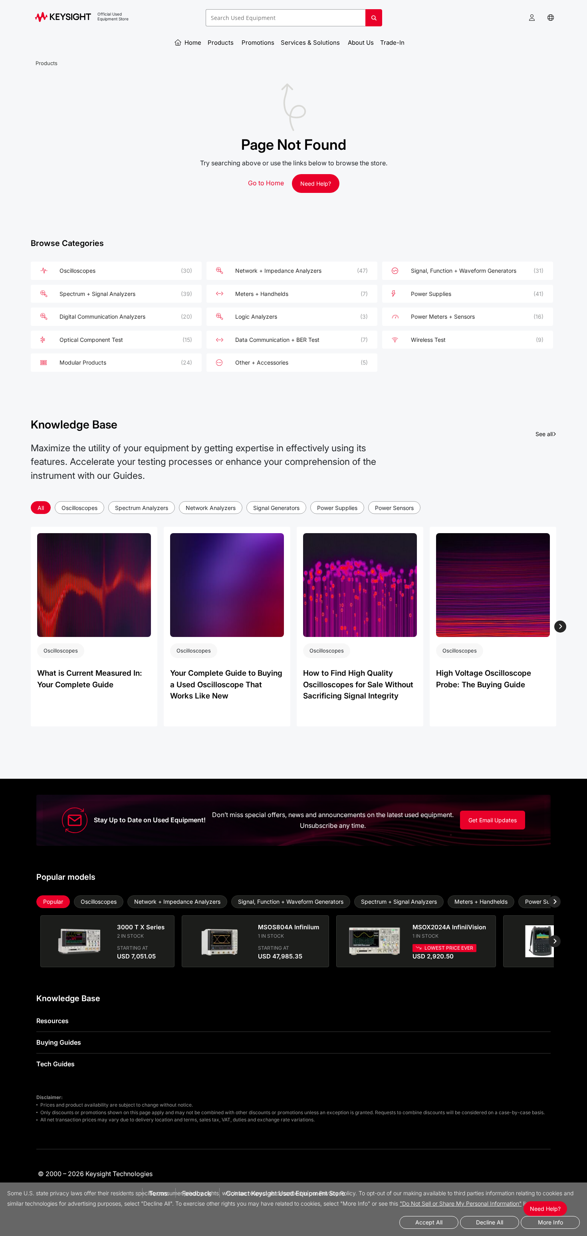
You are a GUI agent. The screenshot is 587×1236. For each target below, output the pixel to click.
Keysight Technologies (119, 1174)
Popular (53, 901)
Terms (158, 1193)
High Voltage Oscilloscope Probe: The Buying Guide (483, 679)
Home (192, 42)
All (41, 507)
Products (221, 42)
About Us (361, 42)
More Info (550, 1222)
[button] (532, 17)
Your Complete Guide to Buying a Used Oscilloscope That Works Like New (226, 684)
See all (545, 433)
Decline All (489, 1222)
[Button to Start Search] (374, 20)
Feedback (196, 1193)
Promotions (258, 42)
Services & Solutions (311, 42)
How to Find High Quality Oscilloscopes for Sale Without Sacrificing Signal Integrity (358, 684)
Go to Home (266, 183)
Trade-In (393, 42)
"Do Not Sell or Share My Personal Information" (461, 1203)
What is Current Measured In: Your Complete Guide (89, 679)
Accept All (428, 1222)
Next (559, 626)
